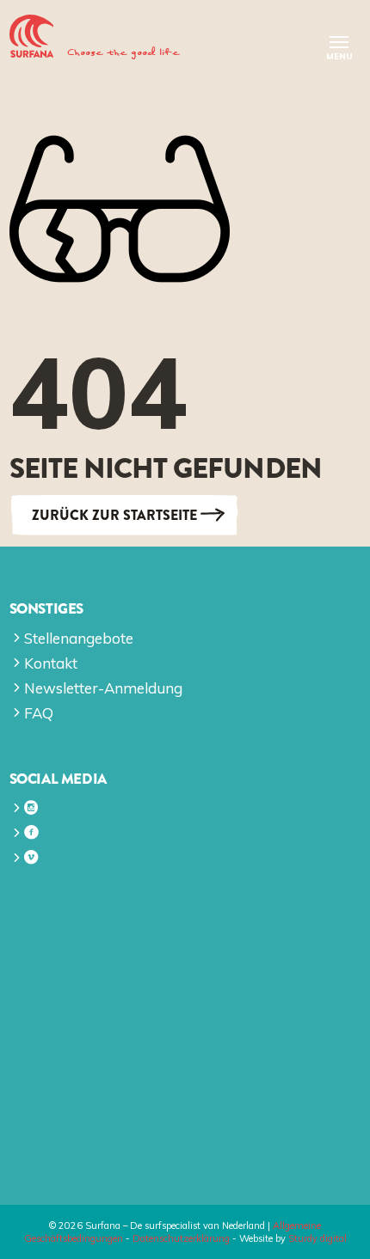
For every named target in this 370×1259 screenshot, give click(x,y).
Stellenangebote (78, 638)
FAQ (38, 713)
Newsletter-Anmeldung (103, 688)
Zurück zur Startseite (114, 515)
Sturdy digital (317, 1238)
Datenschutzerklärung (181, 1238)
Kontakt (50, 663)
